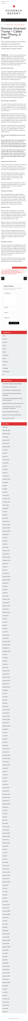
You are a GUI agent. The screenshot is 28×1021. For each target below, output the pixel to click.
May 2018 (5, 592)
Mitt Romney (8, 272)
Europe (4, 348)
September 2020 (6, 531)
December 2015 (6, 677)
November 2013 (6, 758)
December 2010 (6, 872)
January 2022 (6, 495)
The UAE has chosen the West (10, 387)
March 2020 (5, 547)
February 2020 (6, 550)
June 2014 (5, 735)
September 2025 (6, 433)
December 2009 (6, 911)
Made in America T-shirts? (9, 418)
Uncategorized (6, 371)
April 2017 (5, 628)
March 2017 (5, 631)
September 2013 (6, 765)
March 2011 (5, 862)
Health (4, 352)
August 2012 (5, 807)
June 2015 (5, 696)
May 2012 (5, 816)
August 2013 (5, 768)
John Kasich (18, 271)
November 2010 (6, 875)
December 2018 (6, 576)
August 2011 (5, 846)
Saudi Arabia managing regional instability (12, 383)
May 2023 (5, 472)
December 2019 (6, 557)
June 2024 (5, 449)
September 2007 (6, 982)
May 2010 (5, 894)
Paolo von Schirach (20, 24)
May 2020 (5, 540)
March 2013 (5, 784)
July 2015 (5, 693)
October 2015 (6, 683)
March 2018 (5, 596)
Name (6, 307)
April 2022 (5, 492)
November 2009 (6, 914)
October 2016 (6, 648)
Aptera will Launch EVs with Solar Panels (12, 414)
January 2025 (6, 443)
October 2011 (6, 839)
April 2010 (5, 898)
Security (4, 365)
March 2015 (5, 706)
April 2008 (5, 959)
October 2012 (6, 800)
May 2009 (5, 927)
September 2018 (6, 579)
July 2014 (5, 732)
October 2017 (6, 609)
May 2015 (5, 700)
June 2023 (5, 469)
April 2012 (5, 820)
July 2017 (5, 618)
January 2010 (6, 907)
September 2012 (6, 803)
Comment (7, 293)
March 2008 (5, 963)
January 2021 (6, 521)
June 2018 (5, 589)
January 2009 (6, 937)
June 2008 (5, 953)
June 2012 (5, 813)
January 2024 (6, 459)
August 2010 (5, 885)
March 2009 (5, 930)
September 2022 (6, 479)
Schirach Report (14, 12)
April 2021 (5, 514)
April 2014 (5, 742)
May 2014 (5, 739)
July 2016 (5, 654)
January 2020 (6, 553)
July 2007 (5, 989)
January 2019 (6, 573)
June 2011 (5, 852)
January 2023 (6, 475)
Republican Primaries (16, 272)
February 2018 (6, 599)
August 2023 (5, 462)
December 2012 (6, 794)
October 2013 (6, 761)
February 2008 (6, 966)
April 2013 (5, 781)
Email (6, 312)
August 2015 (5, 690)
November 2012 (6, 797)
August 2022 (5, 482)
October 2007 (6, 979)
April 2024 (5, 456)
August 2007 (5, 985)
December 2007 (6, 972)
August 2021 (5, 508)
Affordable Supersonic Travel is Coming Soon (13, 403)
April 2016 (5, 664)
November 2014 (6, 719)
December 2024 (6, 446)
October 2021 (6, 505)
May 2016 (5, 661)
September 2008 (6, 946)
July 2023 (5, 466)
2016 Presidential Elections (12, 269)
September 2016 (6, 651)
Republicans (4, 273)
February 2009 (6, 933)
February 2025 (6, 440)
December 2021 (6, 498)
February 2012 (6, 826)
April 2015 (5, 703)
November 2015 (6, 680)
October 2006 (6, 1005)
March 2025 (5, 436)
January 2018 (6, 602)
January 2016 (6, 674)
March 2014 (5, 745)
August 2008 (5, 950)
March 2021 (5, 518)
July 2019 (5, 566)
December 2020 (6, 524)
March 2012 (5, 823)
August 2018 (5, 583)
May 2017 (5, 625)
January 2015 (6, 713)
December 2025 (6, 430)
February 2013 (6, 787)
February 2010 (6, 904)
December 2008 (6, 940)
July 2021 (5, 511)
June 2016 (5, 657)
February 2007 (6, 998)
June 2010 (5, 891)
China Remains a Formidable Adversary (12, 390)
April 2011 (5, 859)
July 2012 (5, 810)
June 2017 (5, 622)
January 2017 (6, 638)
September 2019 (6, 560)
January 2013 (6, 790)
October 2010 (6, 878)
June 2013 (5, 774)
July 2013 (5, 771)
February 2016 (6, 670)
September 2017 (6, 612)
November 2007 (6, 976)
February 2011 (6, 865)
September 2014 (6, 726)
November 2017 (6, 605)
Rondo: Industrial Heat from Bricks (10, 411)
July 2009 (5, 920)
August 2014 (5, 729)
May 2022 (5, 488)
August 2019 (5, 563)
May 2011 (5, 855)
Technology (5, 368)
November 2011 (6, 836)
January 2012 (6, 829)
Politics (15, 267)
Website (6, 317)
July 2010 (5, 888)
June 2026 (5, 427)
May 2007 (5, 995)
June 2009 (5, 924)
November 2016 (6, 644)
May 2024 (5, 453)
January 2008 (6, 969)
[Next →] (25, 278)
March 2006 (5, 1008)
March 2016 (5, 667)
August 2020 (5, 534)
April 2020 (5, 544)
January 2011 (6, 868)
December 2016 (6, 641)
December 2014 (6, 716)
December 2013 (6, 755)
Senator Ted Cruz (12, 273)
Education (5, 342)
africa (4, 335)
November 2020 (6, 527)
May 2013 (5, 778)
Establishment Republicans (8, 271)
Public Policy (21, 267)
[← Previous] (2, 278)
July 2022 (5, 485)
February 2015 (6, 709)
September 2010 (6, 881)
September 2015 (6, 687)
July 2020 (5, 537)
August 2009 (5, 917)
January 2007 (6, 1002)
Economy (5, 339)
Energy (4, 345)
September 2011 (6, 842)
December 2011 (6, 833)
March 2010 (5, 901)
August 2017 (5, 615)
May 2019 (5, 570)
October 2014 (6, 722)
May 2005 (5, 1011)
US (25, 267)
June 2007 (5, 992)
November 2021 (6, 501)
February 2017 (6, 635)
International (5, 355)
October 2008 (6, 943)
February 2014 (6, 748)
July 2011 (5, 849)
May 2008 (5, 956)
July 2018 (5, 586)
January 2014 (6, 752)
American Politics (15, 270)
